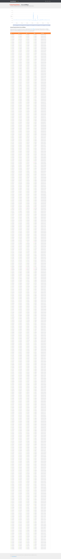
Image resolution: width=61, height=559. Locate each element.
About (48, 1)
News (50, 1)
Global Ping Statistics (15, 4)
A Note (46, 1)
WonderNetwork (13, 1)
